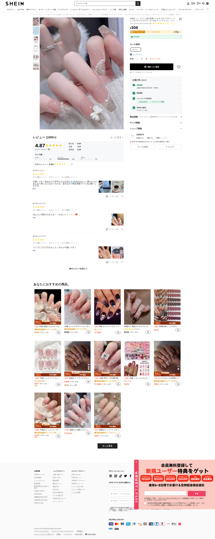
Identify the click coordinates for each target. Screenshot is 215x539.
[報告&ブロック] (122, 196)
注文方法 (56, 489)
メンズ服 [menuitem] (113, 9)
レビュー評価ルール (78, 489)
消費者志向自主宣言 (41, 497)
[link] (193, 3)
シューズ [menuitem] (139, 9)
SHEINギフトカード (78, 480)
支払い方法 (56, 477)
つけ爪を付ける (81, 14)
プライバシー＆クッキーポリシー (63, 531)
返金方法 (56, 486)
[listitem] (47, 313)
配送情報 (56, 480)
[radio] (135, 49)
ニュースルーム (39, 480)
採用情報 (37, 483)
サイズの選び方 (58, 495)
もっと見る (107, 446)
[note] (47, 322)
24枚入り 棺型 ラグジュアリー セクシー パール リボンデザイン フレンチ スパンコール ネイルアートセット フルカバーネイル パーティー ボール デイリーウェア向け (78, 430)
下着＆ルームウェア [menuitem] (168, 9)
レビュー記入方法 (77, 486)
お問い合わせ (75, 474)
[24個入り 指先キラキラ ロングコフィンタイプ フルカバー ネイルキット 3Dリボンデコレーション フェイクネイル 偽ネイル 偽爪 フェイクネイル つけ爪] (137, 307)
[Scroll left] (205, 9)
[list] (129, 476)
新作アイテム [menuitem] (31, 9)
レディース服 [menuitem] (51, 9)
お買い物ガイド (58, 474)
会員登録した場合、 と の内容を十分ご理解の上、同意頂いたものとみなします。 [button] (174, 499)
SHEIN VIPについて (59, 498)
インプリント (67, 534)
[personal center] (188, 3)
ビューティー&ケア (45, 14)
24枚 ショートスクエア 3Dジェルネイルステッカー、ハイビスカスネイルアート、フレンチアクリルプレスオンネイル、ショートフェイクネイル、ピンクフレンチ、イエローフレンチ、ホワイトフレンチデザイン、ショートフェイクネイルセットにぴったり (138, 378)
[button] (203, 3)
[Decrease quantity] (137, 58)
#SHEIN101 (38, 494)
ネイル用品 (57, 14)
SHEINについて (39, 474)
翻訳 (34, 189)
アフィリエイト (58, 501)
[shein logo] (15, 3)
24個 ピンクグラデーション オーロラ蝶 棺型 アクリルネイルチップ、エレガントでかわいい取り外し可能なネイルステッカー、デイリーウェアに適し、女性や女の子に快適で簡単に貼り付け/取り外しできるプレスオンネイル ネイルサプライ (77, 326)
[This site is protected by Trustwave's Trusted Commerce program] (110, 529)
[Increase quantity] (146, 58)
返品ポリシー (57, 483)
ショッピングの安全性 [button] (144, 98)
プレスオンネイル (68, 14)
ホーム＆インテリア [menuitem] (100, 9)
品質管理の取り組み (41, 500)
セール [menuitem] (41, 9)
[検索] (137, 3)
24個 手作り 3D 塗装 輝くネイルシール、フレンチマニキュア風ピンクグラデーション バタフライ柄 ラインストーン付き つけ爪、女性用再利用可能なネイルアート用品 (108, 378)
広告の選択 (78, 534)
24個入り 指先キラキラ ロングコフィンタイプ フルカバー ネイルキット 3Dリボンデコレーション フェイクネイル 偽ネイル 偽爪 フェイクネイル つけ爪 (137, 326)
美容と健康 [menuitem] (123, 9)
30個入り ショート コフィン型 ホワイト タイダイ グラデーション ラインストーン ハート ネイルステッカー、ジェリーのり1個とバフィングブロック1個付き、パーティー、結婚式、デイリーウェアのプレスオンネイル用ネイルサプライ (108, 430)
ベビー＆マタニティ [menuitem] (185, 9)
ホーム (35, 14)
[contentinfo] (146, 523)
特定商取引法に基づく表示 (41, 487)
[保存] (178, 66)
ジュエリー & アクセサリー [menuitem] (80, 9)
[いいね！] (107, 196)
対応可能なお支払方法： (117, 519)
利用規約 (80, 531)
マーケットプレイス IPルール (44, 534)
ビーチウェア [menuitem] (63, 9)
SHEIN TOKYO (39, 491)
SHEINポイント (76, 477)
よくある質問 (75, 492)
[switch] (71, 164)
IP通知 (58, 534)
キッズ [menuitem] (131, 9)
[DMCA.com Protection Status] (116, 529)
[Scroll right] (208, 9)
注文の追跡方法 (58, 492)
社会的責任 (38, 477)
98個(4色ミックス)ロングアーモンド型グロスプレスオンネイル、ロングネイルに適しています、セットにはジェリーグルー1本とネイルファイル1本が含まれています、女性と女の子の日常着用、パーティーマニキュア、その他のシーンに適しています (167, 326)
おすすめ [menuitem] (21, 9)
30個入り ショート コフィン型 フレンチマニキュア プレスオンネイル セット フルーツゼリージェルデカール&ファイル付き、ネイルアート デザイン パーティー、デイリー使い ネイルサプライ (48, 430)
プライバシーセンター (41, 531)
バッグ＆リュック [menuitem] (151, 9)
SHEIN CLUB (38, 503)
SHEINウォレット (77, 483)
